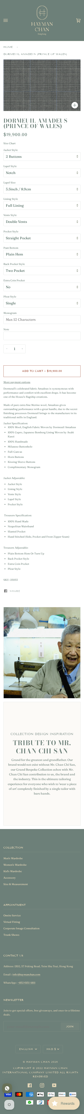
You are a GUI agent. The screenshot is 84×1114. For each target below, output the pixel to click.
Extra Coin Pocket (14, 280)
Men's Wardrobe (13, 858)
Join (70, 1026)
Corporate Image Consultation (21, 928)
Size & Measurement (15, 884)
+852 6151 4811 (26, 982)
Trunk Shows (11, 934)
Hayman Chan (38, 1061)
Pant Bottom (10, 247)
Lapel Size (9, 182)
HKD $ (51, 1049)
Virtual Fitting (11, 921)
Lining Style (10, 198)
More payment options (16, 382)
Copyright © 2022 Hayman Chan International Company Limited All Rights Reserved (40, 1072)
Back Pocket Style (14, 264)
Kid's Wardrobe (12, 871)
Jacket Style (10, 150)
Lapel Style (10, 166)
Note (6, 329)
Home (8, 47)
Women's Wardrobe (14, 864)
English (26, 1049)
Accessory (9, 877)
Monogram (10, 312)
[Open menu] (9, 20)
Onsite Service (12, 915)
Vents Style (10, 215)
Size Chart (9, 143)
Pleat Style (9, 296)
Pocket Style (10, 231)
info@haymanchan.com (26, 974)
